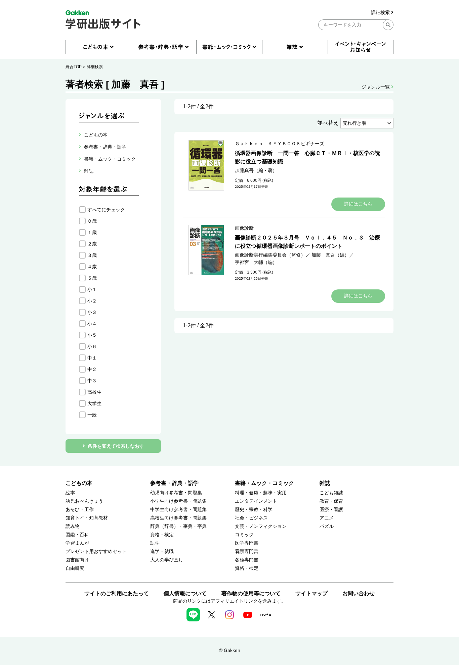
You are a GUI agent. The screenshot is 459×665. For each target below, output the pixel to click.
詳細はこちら (358, 204)
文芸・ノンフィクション (261, 526)
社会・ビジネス (251, 517)
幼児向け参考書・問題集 (176, 492)
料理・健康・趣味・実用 (261, 492)
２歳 (92, 243)
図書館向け (77, 559)
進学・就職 (162, 551)
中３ (92, 380)
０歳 (92, 221)
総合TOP (74, 66)
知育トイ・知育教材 (87, 517)
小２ (92, 300)
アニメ (327, 517)
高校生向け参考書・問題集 (178, 517)
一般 (92, 415)
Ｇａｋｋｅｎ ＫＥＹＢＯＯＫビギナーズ (279, 143)
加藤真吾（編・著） (256, 170)
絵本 (70, 492)
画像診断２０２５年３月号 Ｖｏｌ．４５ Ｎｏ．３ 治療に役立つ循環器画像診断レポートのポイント (307, 242)
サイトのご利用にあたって (116, 593)
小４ (92, 323)
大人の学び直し (166, 559)
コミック (244, 534)
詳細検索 (381, 12)
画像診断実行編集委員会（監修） (270, 255)
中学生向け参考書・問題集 (178, 509)
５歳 (92, 278)
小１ (92, 289)
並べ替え (328, 123)
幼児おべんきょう (84, 501)
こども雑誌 (331, 492)
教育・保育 (331, 501)
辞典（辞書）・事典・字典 (178, 526)
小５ (92, 335)
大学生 (94, 403)
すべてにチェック (106, 209)
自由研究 (75, 568)
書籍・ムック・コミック (264, 483)
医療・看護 (331, 509)
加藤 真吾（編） (330, 255)
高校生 (94, 392)
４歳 (92, 266)
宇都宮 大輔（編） (256, 262)
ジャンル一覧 (376, 87)
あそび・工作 (80, 509)
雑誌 (325, 483)
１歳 (92, 232)
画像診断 (244, 228)
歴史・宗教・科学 (254, 509)
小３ (92, 312)
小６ (92, 346)
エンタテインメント (256, 501)
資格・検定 (162, 534)
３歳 (92, 255)
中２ (92, 369)
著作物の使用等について (251, 593)
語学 (155, 543)
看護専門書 (246, 551)
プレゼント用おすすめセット (96, 551)
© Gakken (229, 650)
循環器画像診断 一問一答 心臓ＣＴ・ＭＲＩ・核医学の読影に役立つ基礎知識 (307, 157)
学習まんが (77, 543)
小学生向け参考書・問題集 (178, 501)
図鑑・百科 (77, 534)
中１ (92, 358)
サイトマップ (311, 593)
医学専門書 (246, 543)
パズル (327, 526)
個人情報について (185, 593)
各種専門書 (246, 559)
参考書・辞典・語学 (174, 483)
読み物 (73, 526)
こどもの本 (79, 483)
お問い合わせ (358, 593)
